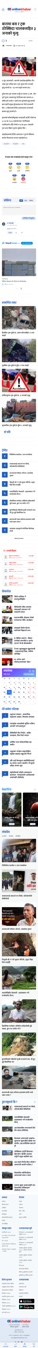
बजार (20, 1202)
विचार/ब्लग (5, 1205)
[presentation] (17, 288)
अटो (20, 1214)
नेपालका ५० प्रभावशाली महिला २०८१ (26, 1239)
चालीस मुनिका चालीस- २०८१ (25, 1262)
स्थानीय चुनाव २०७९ (8, 1297)
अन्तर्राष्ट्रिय (5, 1224)
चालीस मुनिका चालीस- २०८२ (25, 1256)
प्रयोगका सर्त (22, 1287)
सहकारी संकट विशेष (8, 1284)
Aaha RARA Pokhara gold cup (9, 1245)
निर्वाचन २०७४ (6, 1293)
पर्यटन (21, 1205)
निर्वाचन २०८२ (6, 1303)
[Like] (16, 233)
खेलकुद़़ (4, 1214)
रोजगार (21, 1208)
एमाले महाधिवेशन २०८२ (8, 1306)
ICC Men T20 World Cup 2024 (8, 1237)
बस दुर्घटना (15, 144)
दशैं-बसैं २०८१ (6, 1313)
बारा (23, 144)
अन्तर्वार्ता (4, 1211)
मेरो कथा (21, 1266)
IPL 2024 (5, 1241)
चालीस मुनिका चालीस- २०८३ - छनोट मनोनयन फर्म (25, 1250)
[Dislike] (21, 233)
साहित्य (4, 1208)
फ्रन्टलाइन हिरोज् (23, 1269)
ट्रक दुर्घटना (6, 144)
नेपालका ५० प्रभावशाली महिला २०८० (26, 1244)
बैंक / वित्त (22, 1211)
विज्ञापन (21, 1290)
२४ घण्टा (4, 836)
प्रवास (3, 1221)
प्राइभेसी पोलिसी (23, 1293)
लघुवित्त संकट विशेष (8, 1287)
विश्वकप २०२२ (6, 1309)
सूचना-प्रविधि (23, 1217)
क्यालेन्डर (8, 670)
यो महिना (18, 836)
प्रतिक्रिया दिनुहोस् (28, 218)
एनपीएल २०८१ (6, 1232)
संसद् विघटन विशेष (7, 1290)
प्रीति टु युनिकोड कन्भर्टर (26, 1272)
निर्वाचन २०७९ (6, 1300)
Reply (10, 232)
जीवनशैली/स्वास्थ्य (7, 1217)
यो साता (11, 836)
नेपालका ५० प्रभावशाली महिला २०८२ (26, 1233)
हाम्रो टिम (21, 1284)
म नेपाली (10, 223)
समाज (3, 1202)
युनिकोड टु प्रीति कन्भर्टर (26, 1275)
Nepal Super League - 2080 (9, 1250)
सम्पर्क (21, 1297)
